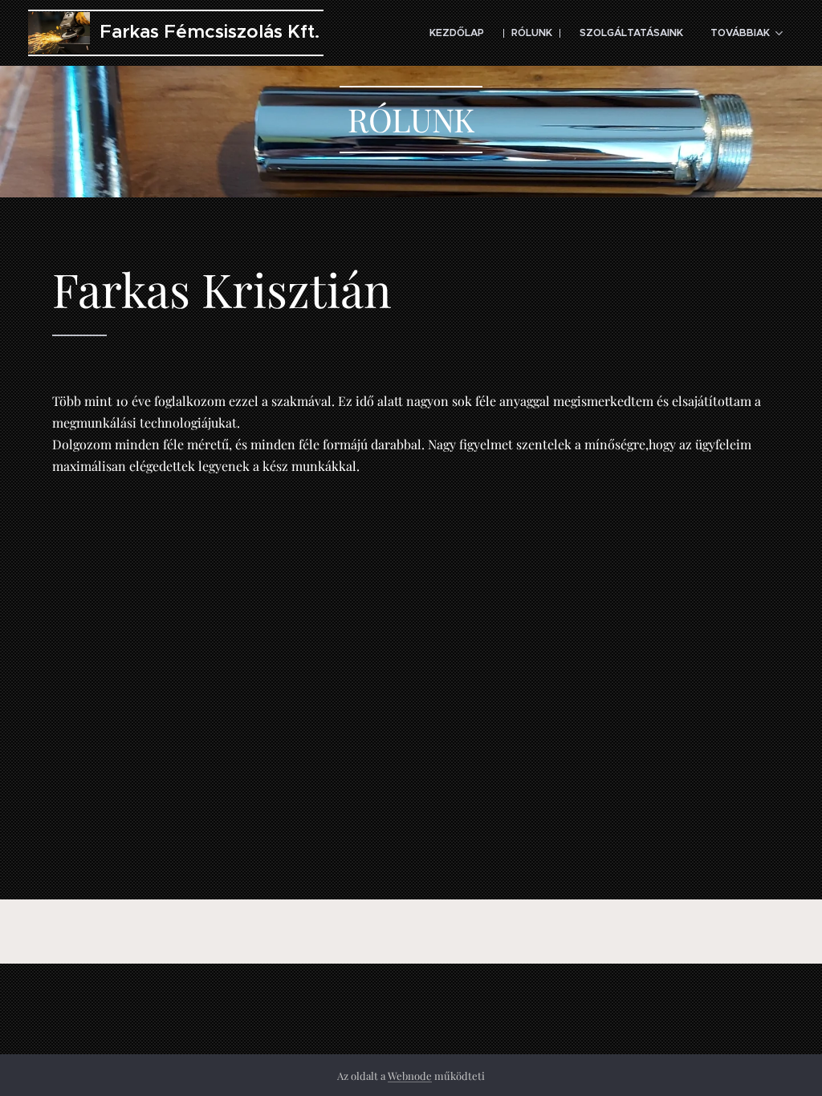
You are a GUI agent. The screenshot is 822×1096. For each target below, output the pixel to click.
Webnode (410, 1075)
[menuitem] (457, 33)
